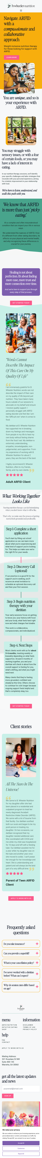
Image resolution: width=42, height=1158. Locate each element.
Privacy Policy (30, 1029)
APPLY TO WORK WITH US (13, 1048)
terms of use (29, 1027)
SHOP (4, 1029)
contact (6, 1042)
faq (3, 1040)
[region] (21, 1142)
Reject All (21, 1154)
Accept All (21, 1143)
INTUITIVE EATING (9, 1027)
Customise (21, 1148)
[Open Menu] (21, 11)
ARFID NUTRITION (9, 1025)
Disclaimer (28, 1025)
